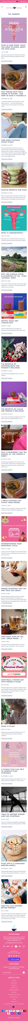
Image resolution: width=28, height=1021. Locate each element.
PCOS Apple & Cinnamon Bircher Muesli (13, 864)
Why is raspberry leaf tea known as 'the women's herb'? (14, 454)
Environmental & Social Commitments (14, 1003)
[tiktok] (19, 955)
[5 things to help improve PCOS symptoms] (14, 754)
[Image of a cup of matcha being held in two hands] (14, 175)
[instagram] (11, 955)
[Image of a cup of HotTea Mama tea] (14, 622)
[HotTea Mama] (14, 7)
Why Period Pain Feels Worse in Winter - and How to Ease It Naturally (13, 94)
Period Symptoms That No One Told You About (13, 590)
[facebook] (9, 955)
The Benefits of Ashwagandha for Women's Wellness (10, 366)
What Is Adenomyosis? (12, 233)
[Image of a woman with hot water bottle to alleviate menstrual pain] (14, 574)
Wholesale (14, 1001)
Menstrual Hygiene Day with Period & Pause (12, 681)
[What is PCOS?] (14, 711)
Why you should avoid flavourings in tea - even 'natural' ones (14, 276)
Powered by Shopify (14, 1017)
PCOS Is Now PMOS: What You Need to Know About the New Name (13, 47)
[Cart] (26, 7)
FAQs (14, 999)
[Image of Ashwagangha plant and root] (14, 349)
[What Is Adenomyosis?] (14, 218)
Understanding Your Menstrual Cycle (11, 545)
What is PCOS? (8, 726)
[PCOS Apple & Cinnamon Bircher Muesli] (14, 845)
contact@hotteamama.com (14, 943)
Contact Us (14, 987)
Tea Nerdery (14, 14)
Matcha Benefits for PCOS (14, 190)
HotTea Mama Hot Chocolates (9, 322)
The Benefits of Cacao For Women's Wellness (12, 410)
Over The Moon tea (7, 603)
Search (14, 980)
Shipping (14, 992)
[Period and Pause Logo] (14, 665)
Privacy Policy (14, 996)
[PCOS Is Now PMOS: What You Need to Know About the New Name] (14, 30)
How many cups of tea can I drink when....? (12, 638)
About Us (14, 985)
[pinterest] (14, 955)
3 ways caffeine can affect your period (11, 502)
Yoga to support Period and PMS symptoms (13, 815)
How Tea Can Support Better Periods (11, 907)
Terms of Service (14, 989)
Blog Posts (14, 982)
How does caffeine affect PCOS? (10, 141)
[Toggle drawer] (2, 6)
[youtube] (16, 955)
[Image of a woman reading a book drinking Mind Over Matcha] (14, 125)
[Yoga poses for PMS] (14, 799)
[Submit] (24, 972)
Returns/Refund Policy (14, 994)
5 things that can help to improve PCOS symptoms (12, 771)
